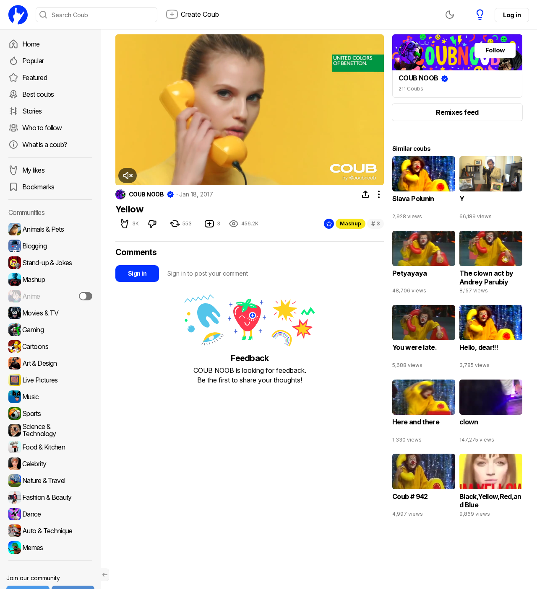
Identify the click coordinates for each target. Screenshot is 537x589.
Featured (34, 77)
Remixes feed (457, 112)
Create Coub (200, 14)
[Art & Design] (50, 363)
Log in (512, 15)
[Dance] (50, 514)
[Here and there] (423, 413)
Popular (33, 61)
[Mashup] (50, 279)
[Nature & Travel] (50, 480)
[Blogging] (50, 246)
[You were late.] (423, 338)
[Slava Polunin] (423, 189)
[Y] (490, 189)
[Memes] (50, 547)
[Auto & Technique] (50, 530)
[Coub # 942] (423, 487)
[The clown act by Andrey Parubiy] (490, 264)
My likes (33, 170)
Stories (32, 111)
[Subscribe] (85, 296)
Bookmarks (38, 187)
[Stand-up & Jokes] (50, 262)
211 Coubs (411, 88)
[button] (127, 175)
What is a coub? (44, 144)
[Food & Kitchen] (50, 447)
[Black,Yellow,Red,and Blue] (490, 487)
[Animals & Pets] (50, 229)
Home (30, 44)
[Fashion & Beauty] (50, 497)
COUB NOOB (146, 194)
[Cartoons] (50, 346)
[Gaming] (50, 329)
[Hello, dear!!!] (490, 338)
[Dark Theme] (449, 14)
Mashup (350, 223)
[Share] (365, 194)
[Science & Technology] (50, 430)
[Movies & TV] (50, 313)
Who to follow (42, 128)
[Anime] (50, 296)
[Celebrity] (50, 463)
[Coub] (18, 14)
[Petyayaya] (423, 264)
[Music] (50, 396)
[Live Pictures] (50, 380)
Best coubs (38, 94)
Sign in (137, 273)
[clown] (490, 413)
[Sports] (50, 413)
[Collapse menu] (105, 575)
